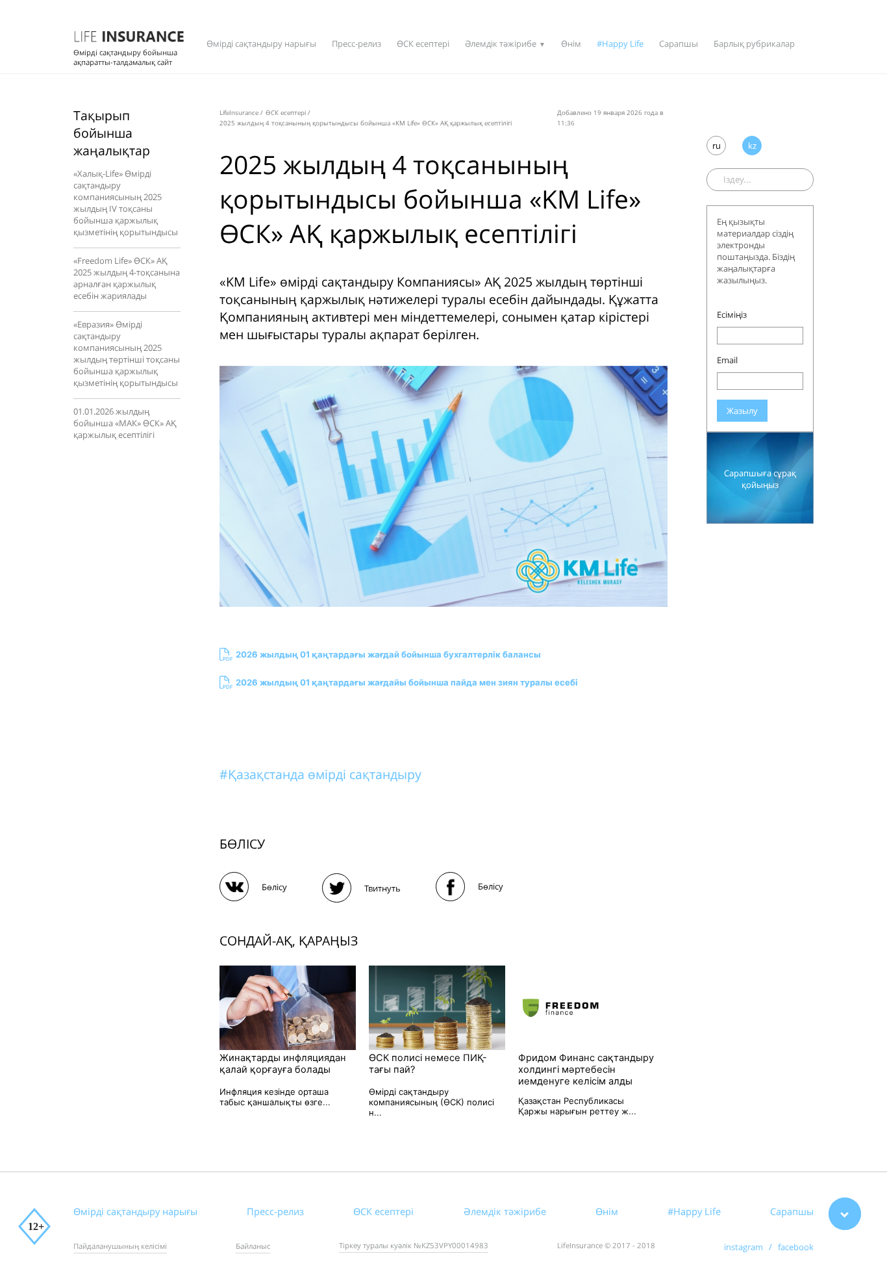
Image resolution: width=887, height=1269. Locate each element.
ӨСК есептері (423, 43)
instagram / (751, 1247)
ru (716, 145)
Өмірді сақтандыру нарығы (261, 43)
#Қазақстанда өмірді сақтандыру (320, 774)
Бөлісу (274, 887)
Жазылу (742, 411)
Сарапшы (678, 43)
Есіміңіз (732, 314)
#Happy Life (620, 43)
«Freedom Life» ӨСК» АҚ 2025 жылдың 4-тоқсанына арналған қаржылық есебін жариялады (126, 278)
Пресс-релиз (356, 43)
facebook (796, 1247)
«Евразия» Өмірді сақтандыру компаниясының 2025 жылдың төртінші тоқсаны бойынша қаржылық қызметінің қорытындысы (126, 353)
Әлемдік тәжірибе (500, 43)
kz (752, 145)
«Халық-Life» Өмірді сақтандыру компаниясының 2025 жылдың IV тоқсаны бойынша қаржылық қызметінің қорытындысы (125, 203)
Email (727, 360)
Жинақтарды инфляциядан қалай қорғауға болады (282, 1063)
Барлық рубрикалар (754, 43)
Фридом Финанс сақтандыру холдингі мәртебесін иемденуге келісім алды (586, 1069)
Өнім (571, 43)
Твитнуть (382, 888)
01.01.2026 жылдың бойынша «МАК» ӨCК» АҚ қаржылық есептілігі (125, 423)
